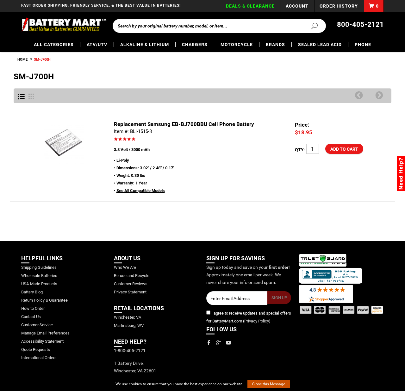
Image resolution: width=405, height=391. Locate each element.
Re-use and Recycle (131, 275)
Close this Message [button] (268, 384)
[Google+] (218, 343)
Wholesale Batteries (39, 275)
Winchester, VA (127, 317)
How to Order (33, 308)
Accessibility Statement (42, 341)
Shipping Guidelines (39, 267)
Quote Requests (35, 349)
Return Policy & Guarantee (44, 300)
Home (22, 59)
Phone (363, 44)
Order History (339, 6)
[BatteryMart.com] (63, 24)
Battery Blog (32, 292)
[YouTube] (228, 343)
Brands (275, 44)
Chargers (195, 44)
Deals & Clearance (250, 6)
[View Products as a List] (21, 97)
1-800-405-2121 (130, 350)
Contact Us (31, 316)
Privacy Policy (256, 321)
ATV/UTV (97, 44)
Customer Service (37, 324)
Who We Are (125, 267)
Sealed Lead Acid (320, 44)
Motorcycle (237, 44)
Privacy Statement (130, 292)
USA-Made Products (39, 283)
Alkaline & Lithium (144, 44)
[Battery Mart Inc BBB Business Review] (330, 276)
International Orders (39, 357)
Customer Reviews (130, 283)
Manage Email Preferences (45, 333)
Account (297, 6)
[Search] (310, 25)
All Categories (54, 44)
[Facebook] (208, 343)
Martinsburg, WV (129, 325)
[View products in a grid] (31, 97)
